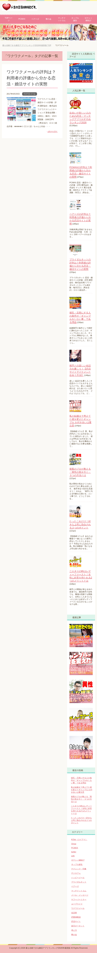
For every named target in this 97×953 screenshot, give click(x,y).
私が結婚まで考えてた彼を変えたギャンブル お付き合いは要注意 (81, 670)
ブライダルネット (78, 882)
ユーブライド (77, 904)
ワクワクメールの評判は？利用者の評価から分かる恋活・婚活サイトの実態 (31, 78)
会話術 (74, 913)
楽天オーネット (77, 926)
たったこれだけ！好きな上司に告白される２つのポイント (80, 524)
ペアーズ (35, 19)
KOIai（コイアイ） (79, 840)
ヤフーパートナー (78, 900)
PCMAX (21, 19)
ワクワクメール (29, 94)
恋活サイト (76, 922)
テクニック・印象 (78, 869)
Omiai (73, 844)
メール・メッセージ (79, 895)
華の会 (48, 19)
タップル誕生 (75, 19)
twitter (73, 852)
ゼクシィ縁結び (88, 19)
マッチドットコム (62, 19)
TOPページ (8, 19)
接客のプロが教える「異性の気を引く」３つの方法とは (80, 472)
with (73, 856)
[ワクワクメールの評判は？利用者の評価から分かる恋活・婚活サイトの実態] (21, 119)
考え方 (74, 930)
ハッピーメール (77, 878)
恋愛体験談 (76, 917)
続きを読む (53, 132)
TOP (28, 45)
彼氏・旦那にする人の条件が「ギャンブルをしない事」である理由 (81, 642)
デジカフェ (76, 873)
